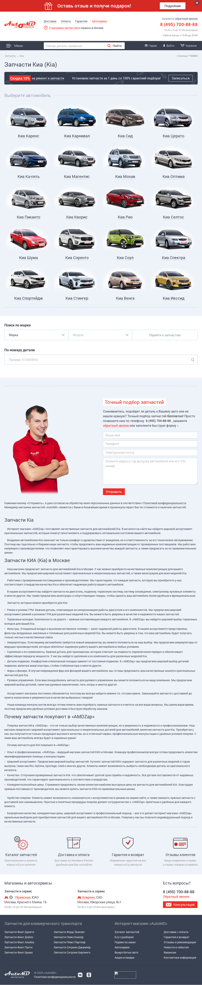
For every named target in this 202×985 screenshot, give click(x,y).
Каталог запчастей (127, 932)
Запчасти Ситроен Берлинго (72, 952)
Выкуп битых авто (126, 952)
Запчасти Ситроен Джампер (72, 947)
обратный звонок (186, 18)
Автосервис (99, 21)
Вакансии (170, 952)
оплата (183, 932)
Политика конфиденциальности (55, 977)
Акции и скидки (124, 957)
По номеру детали (19, 350)
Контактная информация (180, 957)
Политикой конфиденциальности (164, 503)
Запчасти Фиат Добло (18, 937)
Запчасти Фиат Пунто (18, 947)
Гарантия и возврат (176, 937)
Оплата (66, 21)
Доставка (50, 21)
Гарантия (81, 21)
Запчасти (10, 55)
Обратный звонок (176, 896)
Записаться (181, 78)
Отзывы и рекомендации (180, 942)
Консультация (184, 904)
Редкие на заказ (125, 942)
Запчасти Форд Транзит (69, 932)
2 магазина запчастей (63, 28)
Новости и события (176, 947)
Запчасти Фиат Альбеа (19, 942)
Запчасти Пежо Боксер (68, 937)
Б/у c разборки (124, 937)
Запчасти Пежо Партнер (69, 942)
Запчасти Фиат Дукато (19, 932)
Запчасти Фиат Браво (18, 952)
